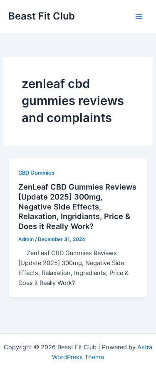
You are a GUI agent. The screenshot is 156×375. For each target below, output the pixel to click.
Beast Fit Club (41, 16)
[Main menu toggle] (139, 16)
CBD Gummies (36, 173)
